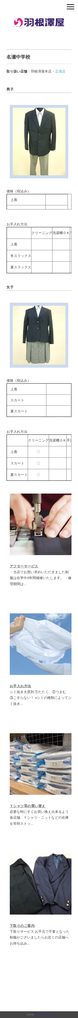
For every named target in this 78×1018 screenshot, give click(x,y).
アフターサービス (24, 566)
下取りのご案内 (22, 926)
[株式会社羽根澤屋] (39, 18)
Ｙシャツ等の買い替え (28, 806)
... (25, 583)
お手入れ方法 (20, 686)
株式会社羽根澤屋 (43, 1014)
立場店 (60, 71)
